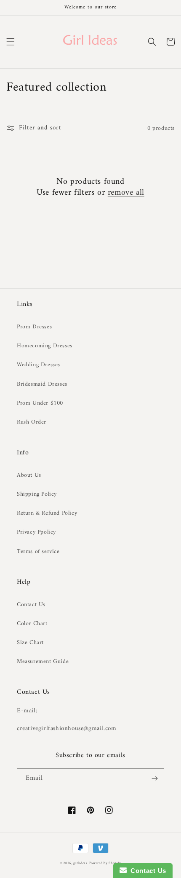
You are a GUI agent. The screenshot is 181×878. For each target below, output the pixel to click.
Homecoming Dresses (44, 346)
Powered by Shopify (105, 863)
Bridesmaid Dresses (42, 384)
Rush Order (31, 422)
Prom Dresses (34, 327)
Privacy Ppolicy (36, 532)
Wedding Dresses (38, 365)
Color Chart (32, 623)
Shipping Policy (37, 494)
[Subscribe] (154, 778)
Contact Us (31, 604)
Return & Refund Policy (47, 513)
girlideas (80, 863)
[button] (10, 41)
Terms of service (38, 551)
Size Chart (30, 642)
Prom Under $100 (40, 403)
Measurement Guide (43, 661)
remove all (126, 193)
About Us (29, 475)
